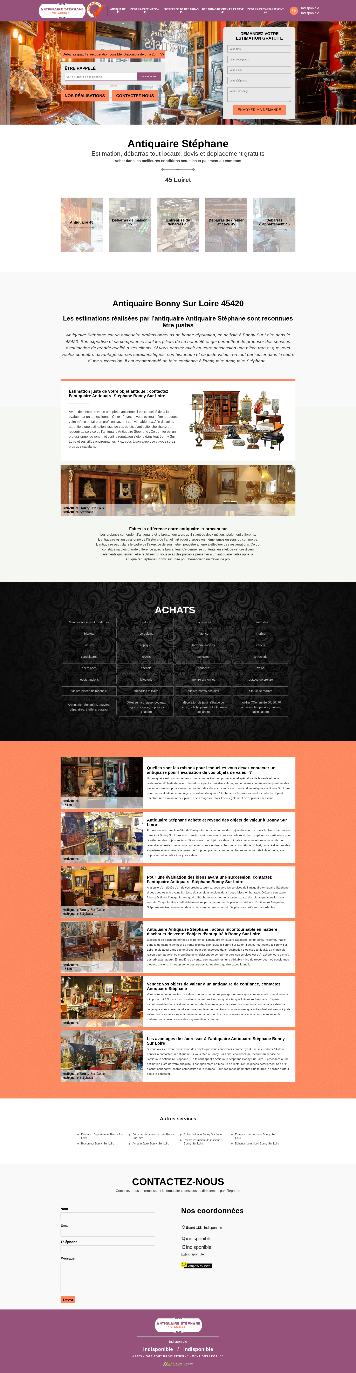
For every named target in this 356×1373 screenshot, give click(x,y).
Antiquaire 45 (118, 11)
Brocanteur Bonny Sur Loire (97, 1143)
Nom (64, 1209)
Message (68, 1258)
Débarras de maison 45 (144, 11)
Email (65, 1225)
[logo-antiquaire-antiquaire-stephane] (62, 10)
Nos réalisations (85, 95)
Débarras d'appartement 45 (265, 11)
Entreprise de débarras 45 (181, 11)
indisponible (310, 8)
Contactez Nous (135, 95)
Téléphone (69, 1242)
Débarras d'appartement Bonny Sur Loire (102, 1136)
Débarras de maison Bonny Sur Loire (257, 1143)
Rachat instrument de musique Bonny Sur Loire (202, 1141)
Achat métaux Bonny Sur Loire (150, 1143)
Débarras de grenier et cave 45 (223, 11)
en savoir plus (82, 250)
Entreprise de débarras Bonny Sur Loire (255, 1136)
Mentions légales (208, 1356)
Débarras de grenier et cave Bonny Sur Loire (153, 1136)
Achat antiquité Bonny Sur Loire (203, 1134)
